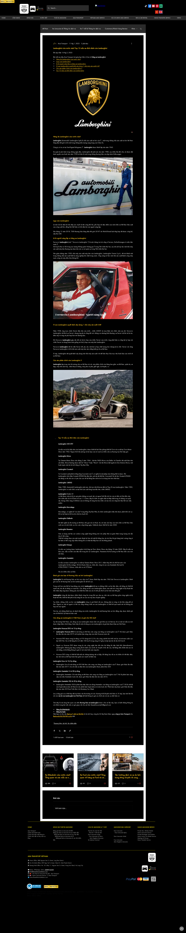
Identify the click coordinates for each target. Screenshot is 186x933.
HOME (30, 827)
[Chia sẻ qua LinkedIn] (65, 731)
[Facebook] (149, 6)
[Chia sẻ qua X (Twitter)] (59, 731)
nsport (55, 875)
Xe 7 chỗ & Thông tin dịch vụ (90, 29)
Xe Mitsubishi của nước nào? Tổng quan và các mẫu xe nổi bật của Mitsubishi (58, 776)
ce (45, 875)
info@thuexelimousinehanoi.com (39, 871)
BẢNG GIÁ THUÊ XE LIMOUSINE (62, 827)
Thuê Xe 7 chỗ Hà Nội (95, 833)
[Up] (181, 929)
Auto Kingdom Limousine (121, 842)
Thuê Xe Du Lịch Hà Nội (95, 831)
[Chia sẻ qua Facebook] (54, 731)
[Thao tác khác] (131, 43)
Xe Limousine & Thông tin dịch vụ (64, 29)
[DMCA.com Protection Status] (7, 2)
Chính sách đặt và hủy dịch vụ (37, 836)
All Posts (45, 29)
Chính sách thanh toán (34, 833)
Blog (29, 838)
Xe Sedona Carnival (93, 840)
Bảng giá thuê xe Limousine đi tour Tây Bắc (66, 834)
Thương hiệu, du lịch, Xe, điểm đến (65, 723)
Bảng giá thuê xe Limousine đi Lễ (64, 836)
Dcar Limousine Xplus (121, 833)
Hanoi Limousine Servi (38, 875)
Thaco (101, 836)
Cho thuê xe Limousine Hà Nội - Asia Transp (44, 874)
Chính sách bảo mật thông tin (36, 834)
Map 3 (39, 895)
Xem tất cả (140, 749)
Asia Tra (51, 875)
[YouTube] (153, 6)
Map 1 (29, 895)
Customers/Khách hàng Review (116, 29)
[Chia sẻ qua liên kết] (70, 731)
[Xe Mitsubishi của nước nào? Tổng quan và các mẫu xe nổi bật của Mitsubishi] (58, 762)
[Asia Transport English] (160, 12)
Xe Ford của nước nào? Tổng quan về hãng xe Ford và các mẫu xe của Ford (92, 776)
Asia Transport (32, 831)
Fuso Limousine (93, 836)
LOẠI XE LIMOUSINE (94, 827)
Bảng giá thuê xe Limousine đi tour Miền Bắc (66, 833)
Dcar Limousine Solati (94, 834)
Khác (133, 29)
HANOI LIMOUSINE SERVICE (146, 827)
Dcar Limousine (118, 831)
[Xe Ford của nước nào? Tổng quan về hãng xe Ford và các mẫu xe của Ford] (93, 762)
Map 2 (34, 895)
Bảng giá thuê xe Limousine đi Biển (63, 831)
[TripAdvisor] (161, 6)
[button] (18, 18)
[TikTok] (145, 6)
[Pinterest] (157, 6)
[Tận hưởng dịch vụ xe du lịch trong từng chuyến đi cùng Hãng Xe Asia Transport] (127, 762)
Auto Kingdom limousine (96, 838)
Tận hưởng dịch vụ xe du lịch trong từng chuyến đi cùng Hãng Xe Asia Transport (128, 776)
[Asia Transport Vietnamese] (156, 12)
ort (58, 874)
